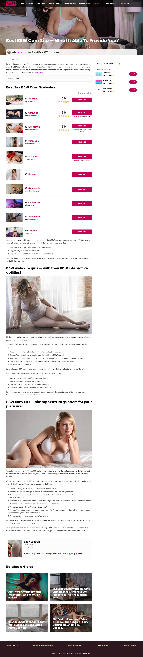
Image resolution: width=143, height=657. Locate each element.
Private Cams (53, 4)
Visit (133, 74)
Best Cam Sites (27, 4)
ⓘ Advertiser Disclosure (85, 93)
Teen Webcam (75, 645)
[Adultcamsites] (11, 3)
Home (8, 59)
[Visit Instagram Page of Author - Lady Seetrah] (32, 548)
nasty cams (38, 73)
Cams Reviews (110, 4)
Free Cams (41, 4)
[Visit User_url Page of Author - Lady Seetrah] (25, 548)
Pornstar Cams (70, 4)
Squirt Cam (130, 645)
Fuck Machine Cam (43, 645)
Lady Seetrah (21, 52)
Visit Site (82, 100)
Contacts (12, 645)
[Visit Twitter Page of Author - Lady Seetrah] (29, 548)
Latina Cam (103, 645)
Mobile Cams (84, 4)
